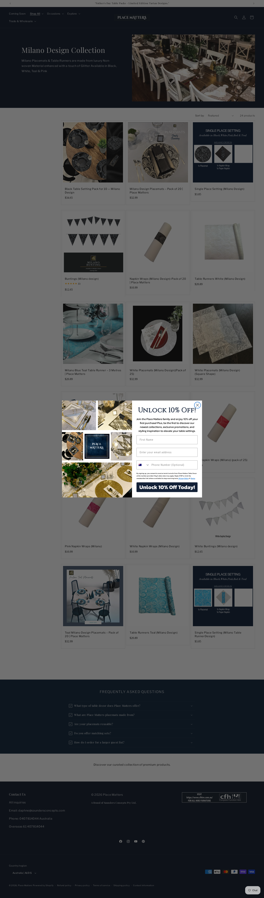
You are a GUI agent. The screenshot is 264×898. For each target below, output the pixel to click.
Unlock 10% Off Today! (167, 487)
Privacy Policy (183, 478)
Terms (193, 478)
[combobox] (143, 465)
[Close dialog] (197, 405)
